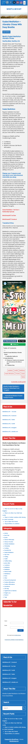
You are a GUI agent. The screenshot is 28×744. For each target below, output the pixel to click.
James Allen (7, 563)
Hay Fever (6, 554)
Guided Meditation (6, 32)
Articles (6, 533)
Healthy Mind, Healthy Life (12, 356)
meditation (10, 370)
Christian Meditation (9, 544)
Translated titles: (11, 365)
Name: (6, 621)
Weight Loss (7, 593)
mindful (16, 370)
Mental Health (7, 571)
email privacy (17, 635)
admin (24, 381)
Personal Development (10, 580)
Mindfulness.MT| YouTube (9, 215)
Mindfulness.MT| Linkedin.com (10, 431)
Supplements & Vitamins (10, 590)
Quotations (7, 586)
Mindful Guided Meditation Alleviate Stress (13, 353)
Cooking (6, 548)
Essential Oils (7, 550)
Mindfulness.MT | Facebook (9, 662)
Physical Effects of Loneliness (12, 523)
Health (6, 558)
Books (6, 537)
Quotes (23, 373)
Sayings (23, 377)
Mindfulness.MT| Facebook (9, 219)
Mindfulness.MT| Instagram (9, 427)
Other (5, 578)
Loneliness (7, 565)
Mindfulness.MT (14, 9)
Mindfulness (22, 370)
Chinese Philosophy (9, 539)
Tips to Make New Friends (11, 521)
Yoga (5, 597)
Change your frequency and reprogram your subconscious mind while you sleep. (15, 362)
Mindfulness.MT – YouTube (9, 411)
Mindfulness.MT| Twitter (8, 419)
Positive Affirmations (9, 373)
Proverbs (18, 373)
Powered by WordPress (11, 739)
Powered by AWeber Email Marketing (14, 639)
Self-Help (6, 588)
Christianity (7, 546)
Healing (6, 556)
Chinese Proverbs (8, 541)
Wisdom (6, 595)
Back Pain (6, 535)
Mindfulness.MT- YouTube (9, 666)
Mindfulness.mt (14, 741)
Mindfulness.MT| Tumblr (8, 423)
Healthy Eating (8, 561)
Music (5, 575)
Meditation (7, 567)
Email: (6, 625)
